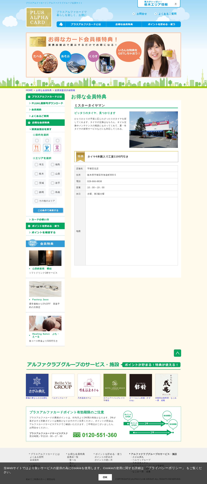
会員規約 (34, 460)
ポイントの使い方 (104, 460)
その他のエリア (47, 201)
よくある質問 (37, 457)
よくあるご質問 (167, 13)
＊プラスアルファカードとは (44, 454)
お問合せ (142, 13)
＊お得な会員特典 (75, 454)
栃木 (41, 173)
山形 (57, 173)
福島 (57, 164)
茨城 (41, 183)
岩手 (57, 183)
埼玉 (41, 164)
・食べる (71, 460)
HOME (29, 90)
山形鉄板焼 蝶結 (42, 268)
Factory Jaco (40, 299)
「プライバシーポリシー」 (165, 468)
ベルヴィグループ (59, 398)
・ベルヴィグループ (140, 460)
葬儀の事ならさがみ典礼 (36, 398)
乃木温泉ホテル (84, 398)
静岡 (41, 192)
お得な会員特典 (44, 90)
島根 (57, 192)
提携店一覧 (72, 457)
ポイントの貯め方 (104, 457)
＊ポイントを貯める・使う (107, 454)
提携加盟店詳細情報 (65, 90)
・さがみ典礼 (137, 457)
